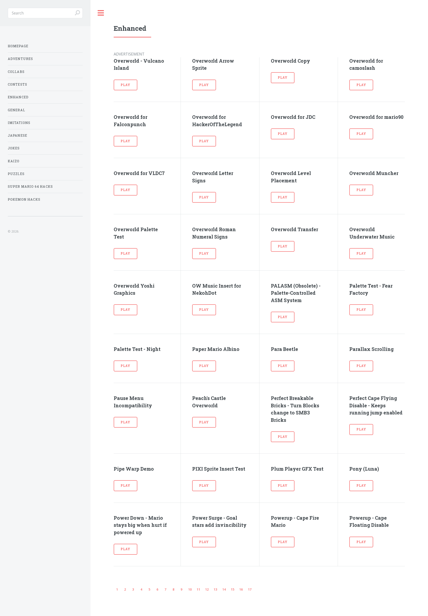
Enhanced (18, 97)
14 (224, 589)
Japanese (17, 135)
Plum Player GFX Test (297, 469)
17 (249, 589)
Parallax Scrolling (371, 349)
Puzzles (16, 174)
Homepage (18, 46)
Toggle (101, 13)
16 (241, 589)
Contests (17, 84)
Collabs (16, 72)
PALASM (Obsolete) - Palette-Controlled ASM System (296, 292)
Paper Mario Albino (215, 349)
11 (198, 589)
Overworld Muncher (373, 173)
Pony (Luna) (364, 469)
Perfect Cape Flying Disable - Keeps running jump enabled (376, 405)
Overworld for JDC (293, 117)
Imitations (19, 123)
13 (215, 589)
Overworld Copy (290, 61)
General (16, 110)
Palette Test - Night (137, 349)
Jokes (14, 148)
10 (190, 589)
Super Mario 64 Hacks (30, 186)
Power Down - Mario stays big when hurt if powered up (140, 525)
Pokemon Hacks (24, 199)
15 (232, 589)
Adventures (20, 59)
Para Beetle (284, 349)
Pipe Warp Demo (134, 469)
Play (125, 85)
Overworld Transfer (294, 229)
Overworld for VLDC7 (139, 173)
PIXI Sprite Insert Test (218, 469)
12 (207, 589)
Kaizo (14, 161)
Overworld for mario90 (376, 117)
